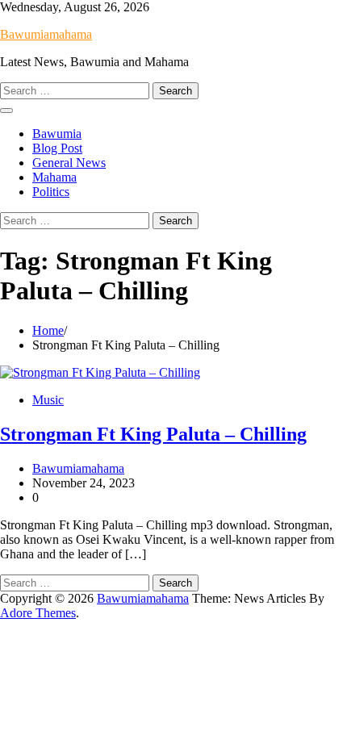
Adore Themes (38, 613)
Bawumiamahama (46, 34)
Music (48, 400)
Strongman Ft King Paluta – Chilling (153, 434)
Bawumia (57, 133)
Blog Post (57, 148)
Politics (50, 191)
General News (69, 162)
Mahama (54, 177)
